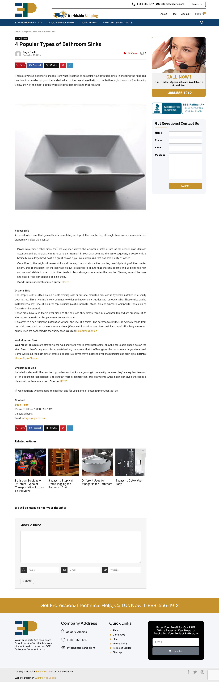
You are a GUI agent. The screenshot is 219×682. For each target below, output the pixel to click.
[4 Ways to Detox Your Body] (130, 450)
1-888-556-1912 (161, 605)
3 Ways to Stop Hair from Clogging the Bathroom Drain (61, 484)
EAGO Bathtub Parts (61, 22)
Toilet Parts (89, 22)
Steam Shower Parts (28, 22)
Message (160, 155)
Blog (18, 38)
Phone (158, 140)
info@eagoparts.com (34, 418)
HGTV (63, 381)
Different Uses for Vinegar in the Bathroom (97, 482)
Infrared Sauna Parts (117, 22)
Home (17, 32)
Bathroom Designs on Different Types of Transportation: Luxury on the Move (29, 485)
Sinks (24, 38)
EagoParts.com (44, 671)
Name (158, 132)
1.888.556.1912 (179, 93)
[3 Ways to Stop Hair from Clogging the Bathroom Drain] (63, 450)
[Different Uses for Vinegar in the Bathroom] (97, 450)
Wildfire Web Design (45, 677)
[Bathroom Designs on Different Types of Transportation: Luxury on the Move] (30, 450)
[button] (203, 23)
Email (158, 147)
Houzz (65, 282)
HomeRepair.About (86, 331)
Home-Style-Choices (27, 358)
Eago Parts (30, 52)
